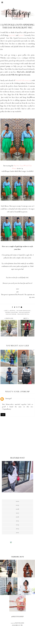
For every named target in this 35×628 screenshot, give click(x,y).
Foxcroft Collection (11, 312)
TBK (21, 625)
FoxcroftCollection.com (23, 80)
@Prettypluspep (17, 616)
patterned (11, 35)
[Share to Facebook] (12, 307)
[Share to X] (14, 307)
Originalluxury (6, 409)
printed (21, 35)
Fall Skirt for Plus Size (23, 310)
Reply (3, 414)
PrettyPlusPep (19, 623)
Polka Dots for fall (23, 314)
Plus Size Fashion (11, 314)
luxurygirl (8, 398)
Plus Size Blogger (24, 312)
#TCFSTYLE (12, 310)
